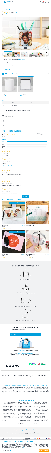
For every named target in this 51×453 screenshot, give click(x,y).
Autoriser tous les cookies (43, 450)
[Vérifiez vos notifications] (45, 2)
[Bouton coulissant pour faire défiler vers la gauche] (4, 54)
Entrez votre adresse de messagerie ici (19, 329)
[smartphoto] (8, 2)
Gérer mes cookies (6, 450)
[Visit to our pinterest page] (10, 366)
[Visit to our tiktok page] (18, 366)
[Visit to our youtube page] (12, 366)
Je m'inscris (13, 334)
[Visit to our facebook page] (7, 366)
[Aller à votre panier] (48, 2)
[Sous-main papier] (37, 212)
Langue (38, 133)
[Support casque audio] (37, 241)
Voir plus (25, 196)
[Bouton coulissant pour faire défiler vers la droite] (47, 54)
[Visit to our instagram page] (15, 366)
